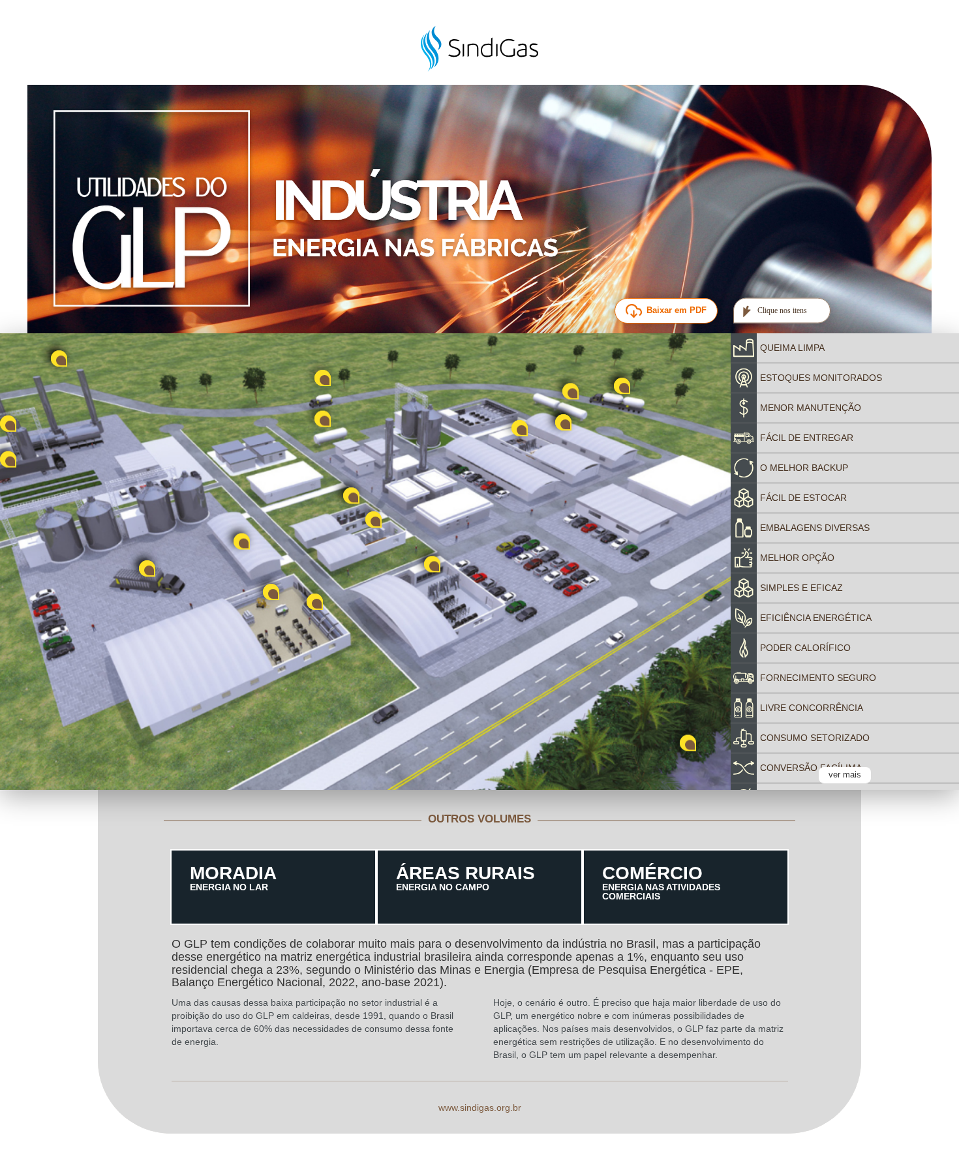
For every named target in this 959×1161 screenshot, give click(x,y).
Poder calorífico (805, 647)
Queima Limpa (792, 347)
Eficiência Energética (816, 617)
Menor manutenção (810, 407)
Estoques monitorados (821, 377)
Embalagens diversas (815, 527)
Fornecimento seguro (818, 677)
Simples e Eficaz (801, 587)
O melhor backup (804, 467)
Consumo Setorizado (815, 737)
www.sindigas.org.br (479, 1107)
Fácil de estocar (803, 497)
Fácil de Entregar (806, 437)
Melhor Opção (797, 557)
